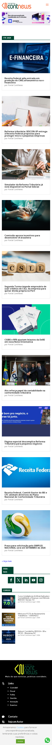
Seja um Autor (15, 721)
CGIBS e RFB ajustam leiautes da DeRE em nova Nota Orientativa (25, 340)
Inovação (14, 701)
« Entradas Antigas (10, 561)
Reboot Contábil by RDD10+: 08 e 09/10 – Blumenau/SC (32, 632)
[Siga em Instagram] (41, 580)
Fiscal (12, 691)
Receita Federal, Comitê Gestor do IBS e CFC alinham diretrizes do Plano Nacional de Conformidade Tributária (26, 494)
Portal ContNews (15, 85)
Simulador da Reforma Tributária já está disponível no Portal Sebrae (24, 185)
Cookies (20, 727)
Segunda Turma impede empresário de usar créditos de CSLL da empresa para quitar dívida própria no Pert (25, 288)
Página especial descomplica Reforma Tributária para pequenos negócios (25, 442)
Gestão (13, 698)
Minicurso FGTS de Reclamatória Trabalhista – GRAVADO (31, 614)
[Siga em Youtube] (33, 580)
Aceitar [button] (20, 741)
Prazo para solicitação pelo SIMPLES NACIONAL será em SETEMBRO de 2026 (25, 546)
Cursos (7, 590)
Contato (12, 716)
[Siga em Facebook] (11, 580)
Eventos (13, 705)
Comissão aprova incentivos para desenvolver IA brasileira (22, 236)
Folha (12, 694)
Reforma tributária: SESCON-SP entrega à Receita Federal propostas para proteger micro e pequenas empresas (26, 133)
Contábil (14, 687)
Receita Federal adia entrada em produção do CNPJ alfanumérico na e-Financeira (24, 80)
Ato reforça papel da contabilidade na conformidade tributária (25, 391)
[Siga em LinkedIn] (26, 580)
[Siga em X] (18, 580)
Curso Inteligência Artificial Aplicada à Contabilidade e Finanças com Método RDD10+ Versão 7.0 (33, 598)
